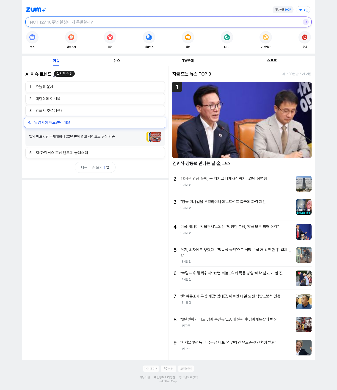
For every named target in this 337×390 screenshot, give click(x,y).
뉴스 (117, 60)
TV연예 (188, 60)
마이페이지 (151, 368)
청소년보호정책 (188, 377)
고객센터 (186, 368)
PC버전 (168, 368)
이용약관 (144, 377)
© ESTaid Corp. (168, 381)
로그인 (304, 10)
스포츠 (272, 60)
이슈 (56, 60)
